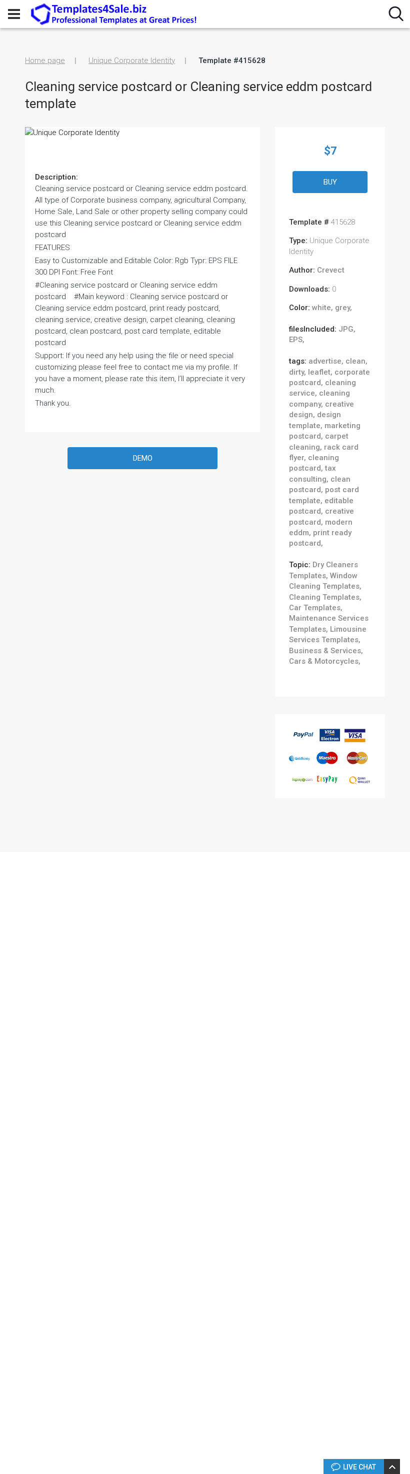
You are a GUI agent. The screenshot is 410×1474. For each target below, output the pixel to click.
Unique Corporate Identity (131, 60)
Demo (142, 458)
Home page (45, 60)
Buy (330, 182)
